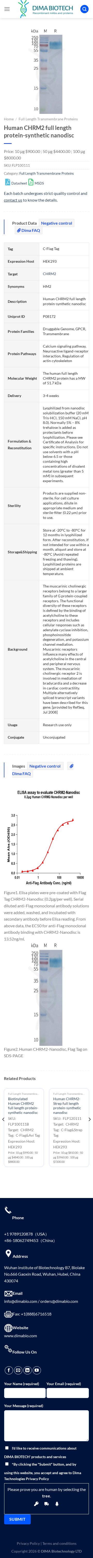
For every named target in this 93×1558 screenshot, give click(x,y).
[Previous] (3, 1129)
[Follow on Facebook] (9, 1370)
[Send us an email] (18, 1370)
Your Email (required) (64, 1383)
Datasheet (19, 183)
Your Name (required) (21, 1383)
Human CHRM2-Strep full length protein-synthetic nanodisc (67, 1106)
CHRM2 (49, 273)
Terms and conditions (59, 1543)
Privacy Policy (28, 1543)
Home (9, 119)
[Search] (84, 9)
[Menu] (7, 9)
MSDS (39, 183)
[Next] (89, 1129)
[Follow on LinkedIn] (27, 1370)
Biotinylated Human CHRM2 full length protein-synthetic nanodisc (23, 1106)
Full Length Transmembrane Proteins (48, 119)
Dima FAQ (30, 230)
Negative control (56, 223)
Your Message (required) (23, 1405)
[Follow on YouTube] (37, 1370)
